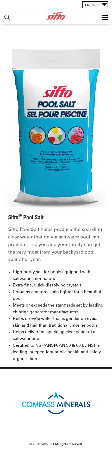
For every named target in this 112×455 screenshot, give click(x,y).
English (92, 5)
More (7, 17)
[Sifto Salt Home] (55, 16)
